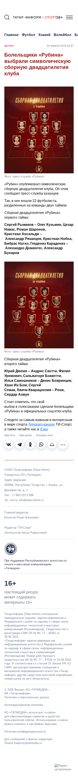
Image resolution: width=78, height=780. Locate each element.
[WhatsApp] (41, 444)
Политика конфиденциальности (25, 731)
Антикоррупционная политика (23, 704)
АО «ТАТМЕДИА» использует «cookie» (30, 712)
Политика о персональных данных (26, 697)
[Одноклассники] (30, 444)
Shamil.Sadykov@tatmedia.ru (23, 743)
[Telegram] (19, 444)
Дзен (44, 429)
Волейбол (62, 35)
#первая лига (44, 435)
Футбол (28, 35)
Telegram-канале (41, 424)
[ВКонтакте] (8, 444)
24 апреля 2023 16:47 (60, 45)
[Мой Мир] (52, 444)
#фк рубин (26, 435)
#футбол (10, 435)
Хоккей (44, 35)
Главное (11, 35)
